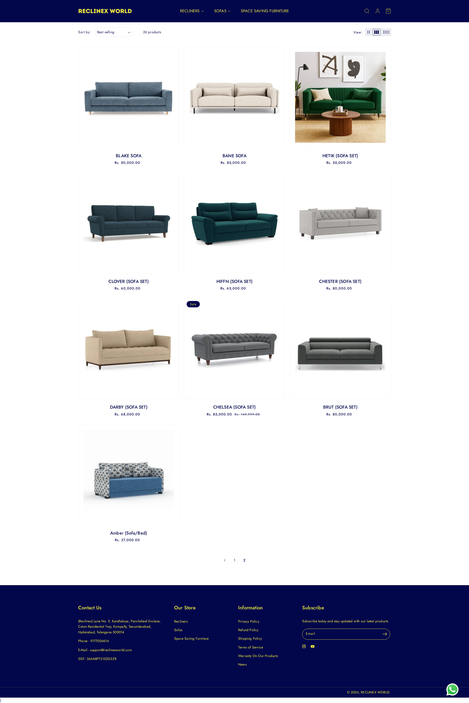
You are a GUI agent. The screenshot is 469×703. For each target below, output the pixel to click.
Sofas (178, 629)
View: (357, 32)
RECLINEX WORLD (375, 692)
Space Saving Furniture (191, 638)
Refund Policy (248, 629)
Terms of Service (250, 647)
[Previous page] (224, 560)
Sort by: (84, 32)
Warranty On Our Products (258, 655)
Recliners (181, 621)
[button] (367, 11)
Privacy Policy (248, 621)
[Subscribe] (384, 634)
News (242, 664)
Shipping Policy (250, 638)
